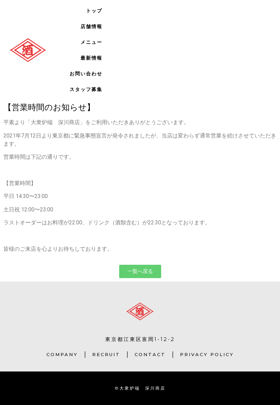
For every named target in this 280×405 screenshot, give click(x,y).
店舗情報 (91, 26)
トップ (94, 11)
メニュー (91, 42)
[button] (140, 271)
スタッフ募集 (86, 89)
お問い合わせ (86, 73)
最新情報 (91, 58)
